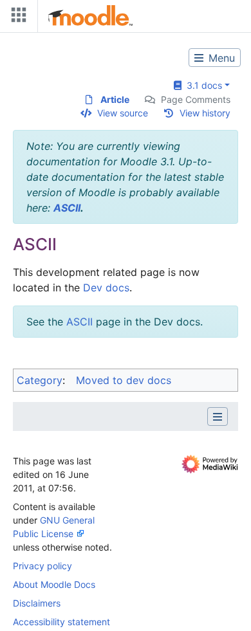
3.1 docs (201, 85)
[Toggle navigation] (16, 17)
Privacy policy (42, 565)
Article (114, 99)
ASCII (66, 207)
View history (205, 112)
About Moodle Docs (54, 584)
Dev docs (106, 287)
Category (39, 380)
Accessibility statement (61, 621)
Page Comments (195, 99)
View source (122, 112)
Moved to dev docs (123, 380)
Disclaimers (36, 603)
